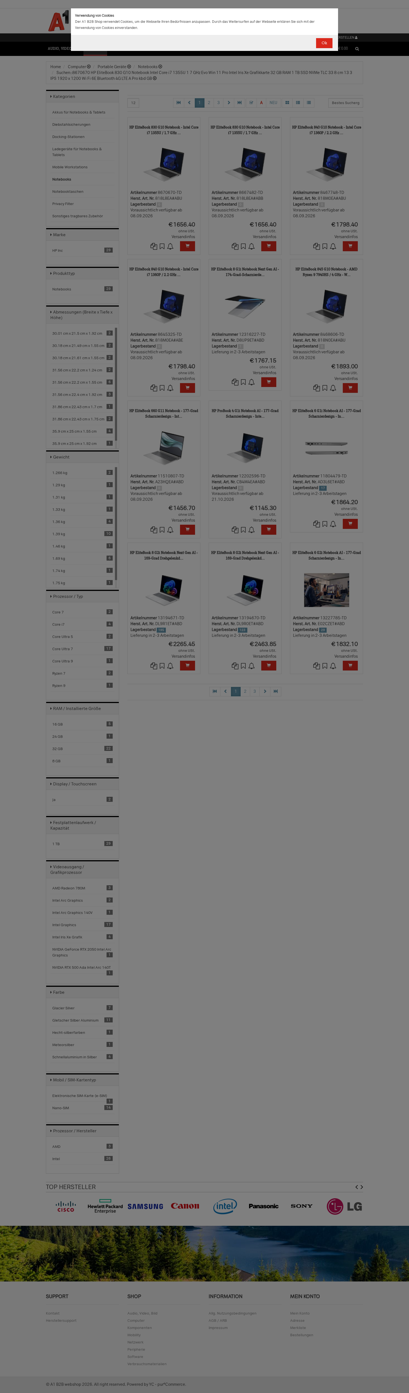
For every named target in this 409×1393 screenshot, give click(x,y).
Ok (324, 43)
